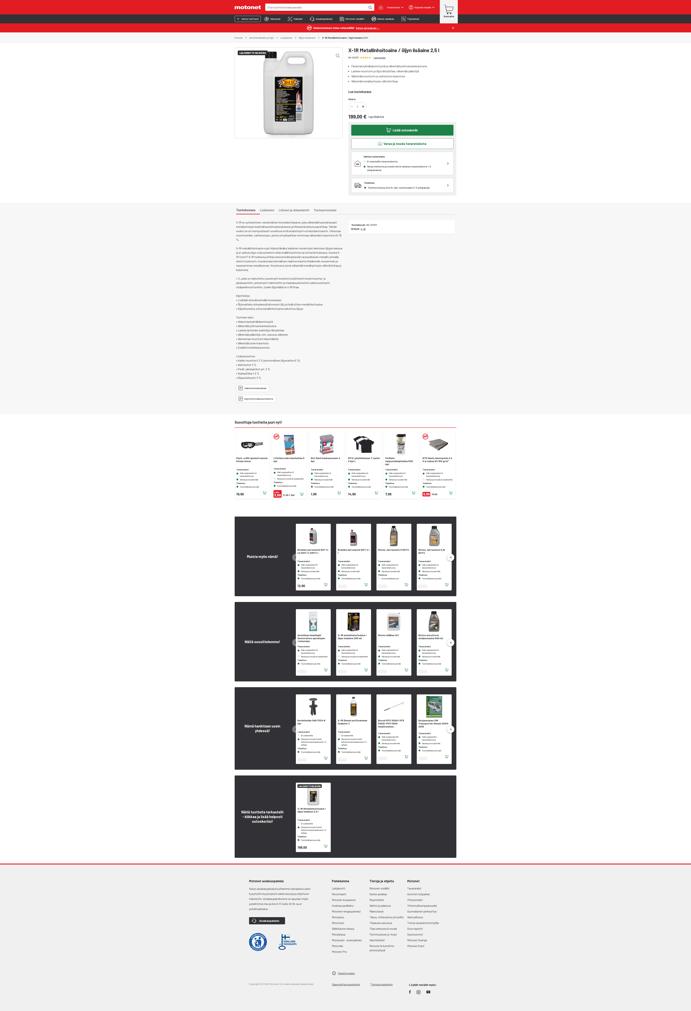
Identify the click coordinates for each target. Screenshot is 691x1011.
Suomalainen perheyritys (422, 911)
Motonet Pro (339, 951)
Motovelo (337, 946)
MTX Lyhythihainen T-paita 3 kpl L (364, 460)
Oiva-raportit (415, 928)
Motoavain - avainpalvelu (347, 940)
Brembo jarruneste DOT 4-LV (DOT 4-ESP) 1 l (313, 551)
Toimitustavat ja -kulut (383, 934)
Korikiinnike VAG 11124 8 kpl (311, 722)
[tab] (272, 19)
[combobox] (316, 7)
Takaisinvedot (346, 973)
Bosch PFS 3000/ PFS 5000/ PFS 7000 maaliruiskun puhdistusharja (391, 723)
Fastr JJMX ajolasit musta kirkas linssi (252, 460)
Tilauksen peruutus (380, 923)
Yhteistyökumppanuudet (422, 905)
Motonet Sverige (417, 940)
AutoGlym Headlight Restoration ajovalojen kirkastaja (311, 638)
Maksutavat (376, 911)
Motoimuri (338, 923)
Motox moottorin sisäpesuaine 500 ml (430, 637)
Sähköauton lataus (343, 928)
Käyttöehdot (377, 940)
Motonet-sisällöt (379, 888)
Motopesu (338, 917)
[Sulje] (453, 28)
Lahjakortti (338, 888)
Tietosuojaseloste (382, 984)
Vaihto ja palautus (380, 905)
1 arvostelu (379, 57)
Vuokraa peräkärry (343, 905)
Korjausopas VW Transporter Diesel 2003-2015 (433, 723)
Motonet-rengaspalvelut (346, 911)
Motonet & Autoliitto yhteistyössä (381, 948)
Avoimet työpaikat (418, 894)
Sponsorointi (415, 934)
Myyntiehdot (376, 900)
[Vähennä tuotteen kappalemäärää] (352, 107)
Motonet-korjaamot (344, 900)
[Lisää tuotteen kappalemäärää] (363, 107)
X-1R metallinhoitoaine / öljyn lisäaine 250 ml (352, 637)
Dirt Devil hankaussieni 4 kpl (325, 460)
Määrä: (352, 99)
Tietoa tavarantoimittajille (423, 923)
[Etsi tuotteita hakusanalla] (370, 7)
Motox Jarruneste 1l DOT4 (393, 549)
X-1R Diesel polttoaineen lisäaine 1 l (352, 722)
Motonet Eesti (415, 946)
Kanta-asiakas (378, 894)
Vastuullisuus (415, 917)
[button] (451, 558)
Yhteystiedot (415, 900)
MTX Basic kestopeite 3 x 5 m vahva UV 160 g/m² (437, 460)
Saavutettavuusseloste (346, 984)
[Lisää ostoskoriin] (264, 493)
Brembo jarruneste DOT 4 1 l (353, 551)
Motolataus (339, 934)
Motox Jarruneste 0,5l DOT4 (431, 551)
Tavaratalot (414, 888)
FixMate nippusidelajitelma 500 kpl (399, 461)
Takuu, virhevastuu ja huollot (386, 917)
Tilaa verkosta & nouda (383, 928)
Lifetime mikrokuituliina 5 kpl (289, 460)
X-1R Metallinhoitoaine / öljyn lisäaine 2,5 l (311, 810)
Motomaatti (339, 894)
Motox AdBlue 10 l (388, 635)
